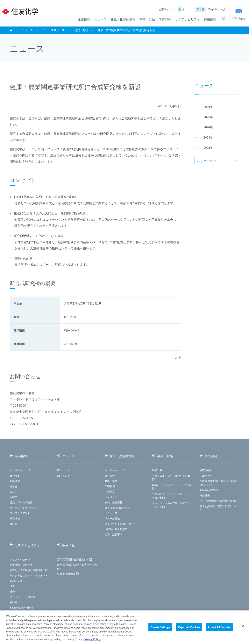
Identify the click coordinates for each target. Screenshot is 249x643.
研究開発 (165, 19)
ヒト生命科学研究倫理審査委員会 (219, 501)
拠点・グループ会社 (21, 502)
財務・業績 (111, 481)
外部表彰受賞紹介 (210, 490)
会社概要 (15, 475)
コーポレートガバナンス (24, 508)
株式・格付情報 (113, 502)
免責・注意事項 (113, 534)
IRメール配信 (112, 518)
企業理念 (15, 481)
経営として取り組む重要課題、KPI (29, 570)
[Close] (242, 626)
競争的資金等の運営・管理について (219, 508)
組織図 (13, 497)
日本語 (200, 9)
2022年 (208, 147)
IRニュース (63, 470)
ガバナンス (16, 581)
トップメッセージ (20, 470)
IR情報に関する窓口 (116, 529)
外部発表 (205, 495)
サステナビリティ (187, 19)
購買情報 (15, 518)
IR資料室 (110, 491)
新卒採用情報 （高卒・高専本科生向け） (77, 566)
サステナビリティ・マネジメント (29, 575)
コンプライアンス (20, 513)
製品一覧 (157, 470)
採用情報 (210, 19)
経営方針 (110, 475)
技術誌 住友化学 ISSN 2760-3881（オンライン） (219, 483)
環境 (12, 586)
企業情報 (84, 19)
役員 (12, 491)
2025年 (208, 117)
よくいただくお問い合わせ (120, 524)
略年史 (13, 486)
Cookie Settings (160, 627)
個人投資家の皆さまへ (117, 508)
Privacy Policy (92, 639)
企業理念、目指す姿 (21, 564)
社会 (12, 591)
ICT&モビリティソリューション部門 (171, 486)
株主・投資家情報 (122, 19)
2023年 (208, 137)
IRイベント (63, 475)
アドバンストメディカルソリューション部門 (171, 496)
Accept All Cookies (219, 627)
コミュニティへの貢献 (22, 597)
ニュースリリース (54, 30)
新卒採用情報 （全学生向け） (72, 559)
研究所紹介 (206, 470)
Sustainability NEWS (21, 607)
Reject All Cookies (189, 627)
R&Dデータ (206, 475)
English (212, 9)
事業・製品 (147, 19)
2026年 (208, 106)
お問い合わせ (238, 18)
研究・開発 (81, 30)
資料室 (13, 524)
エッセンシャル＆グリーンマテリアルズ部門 (171, 505)
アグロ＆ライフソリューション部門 (171, 477)
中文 (223, 9)
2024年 (208, 127)
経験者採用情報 (66, 574)
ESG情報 (110, 486)
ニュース (100, 19)
